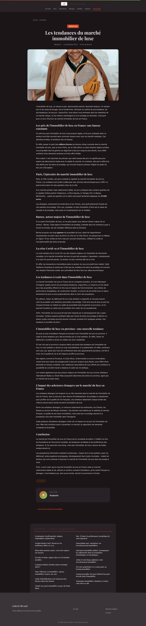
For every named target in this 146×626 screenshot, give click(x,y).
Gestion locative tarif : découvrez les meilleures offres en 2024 (48, 544)
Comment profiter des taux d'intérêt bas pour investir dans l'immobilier (93, 575)
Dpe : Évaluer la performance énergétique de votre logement (93, 537)
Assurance (63, 9)
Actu (54, 9)
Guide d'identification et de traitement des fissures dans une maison (51, 580)
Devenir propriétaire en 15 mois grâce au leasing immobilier (91, 568)
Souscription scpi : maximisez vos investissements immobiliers (88, 544)
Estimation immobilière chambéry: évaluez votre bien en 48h (92, 582)
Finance (87, 9)
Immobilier (97, 9)
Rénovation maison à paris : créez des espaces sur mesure (52, 551)
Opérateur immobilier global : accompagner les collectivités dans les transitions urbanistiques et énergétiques (92, 552)
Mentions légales (111, 609)
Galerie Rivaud (76, 3)
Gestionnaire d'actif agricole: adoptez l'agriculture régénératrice (49, 537)
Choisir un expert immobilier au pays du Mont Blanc (52, 587)
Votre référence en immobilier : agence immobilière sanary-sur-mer (49, 573)
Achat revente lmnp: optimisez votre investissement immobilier (89, 561)
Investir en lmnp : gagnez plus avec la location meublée (52, 558)
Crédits (79, 9)
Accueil (48, 9)
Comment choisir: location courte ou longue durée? (51, 566)
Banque (71, 9)
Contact (108, 613)
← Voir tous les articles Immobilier (49, 509)
